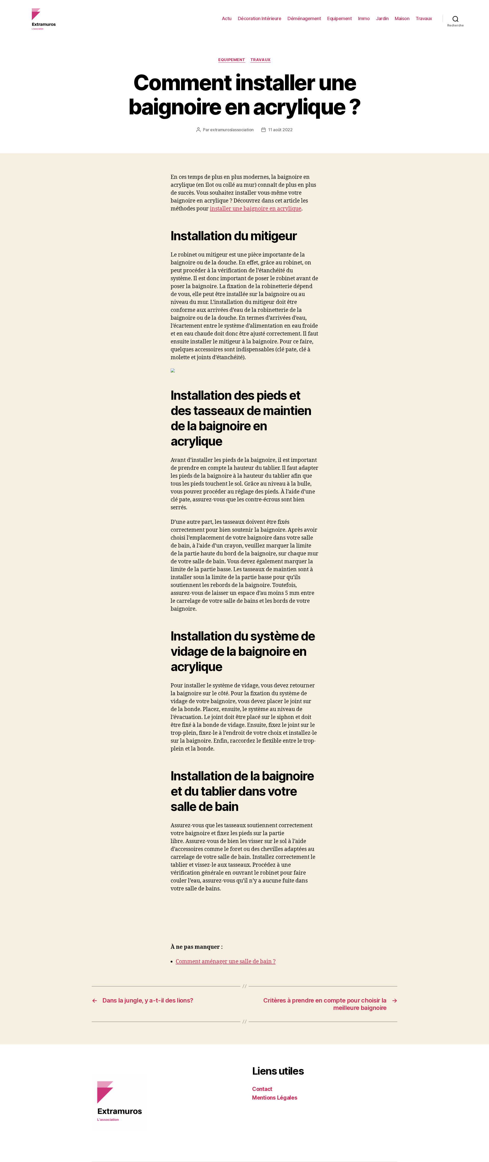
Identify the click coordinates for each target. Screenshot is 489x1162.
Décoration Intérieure (259, 18)
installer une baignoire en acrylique (255, 208)
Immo (364, 18)
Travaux (424, 18)
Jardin (382, 18)
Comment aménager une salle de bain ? (226, 961)
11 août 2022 (280, 129)
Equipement (339, 18)
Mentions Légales (274, 1097)
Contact (262, 1089)
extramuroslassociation (232, 129)
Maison (402, 18)
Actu (227, 18)
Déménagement (304, 18)
